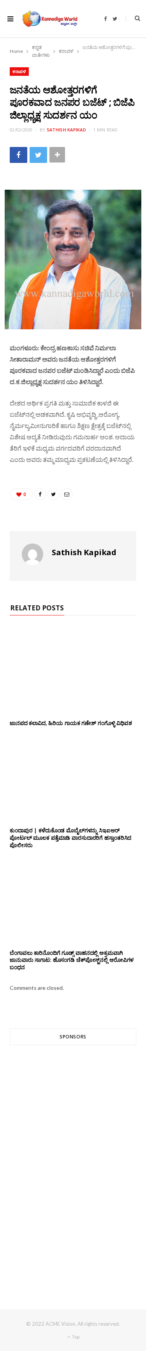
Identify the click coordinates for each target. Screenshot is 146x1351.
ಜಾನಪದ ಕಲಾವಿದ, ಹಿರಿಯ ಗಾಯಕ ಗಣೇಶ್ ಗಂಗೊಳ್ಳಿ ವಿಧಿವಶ (71, 723)
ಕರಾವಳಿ (19, 71)
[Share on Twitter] (38, 155)
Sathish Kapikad (66, 130)
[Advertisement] (73, 1163)
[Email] (66, 494)
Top (75, 1337)
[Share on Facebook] (18, 155)
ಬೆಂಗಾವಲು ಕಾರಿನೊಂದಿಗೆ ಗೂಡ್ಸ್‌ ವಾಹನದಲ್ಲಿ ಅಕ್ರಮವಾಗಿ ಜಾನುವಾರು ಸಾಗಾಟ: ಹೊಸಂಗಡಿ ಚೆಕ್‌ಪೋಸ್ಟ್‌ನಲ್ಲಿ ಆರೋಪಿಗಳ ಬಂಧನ (72, 960)
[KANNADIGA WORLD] (49, 18)
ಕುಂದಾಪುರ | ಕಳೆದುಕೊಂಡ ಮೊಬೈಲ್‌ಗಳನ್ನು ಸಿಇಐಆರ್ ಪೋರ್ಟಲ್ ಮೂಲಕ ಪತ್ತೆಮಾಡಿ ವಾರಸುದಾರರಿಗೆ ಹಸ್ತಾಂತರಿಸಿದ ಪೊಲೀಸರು (70, 838)
